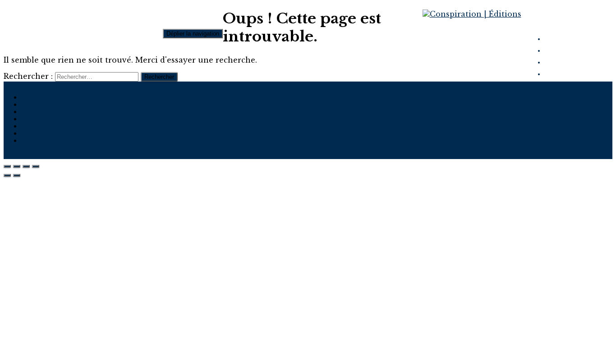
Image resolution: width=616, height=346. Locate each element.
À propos (39, 96)
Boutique (40, 132)
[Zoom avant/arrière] (35, 166)
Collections (44, 104)
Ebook (34, 111)
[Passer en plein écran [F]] (26, 166)
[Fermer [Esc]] (7, 166)
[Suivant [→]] (16, 175)
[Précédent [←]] (7, 175)
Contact (37, 140)
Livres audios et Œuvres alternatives (93, 118)
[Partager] (16, 166)
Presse (34, 125)
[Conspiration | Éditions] (472, 13)
